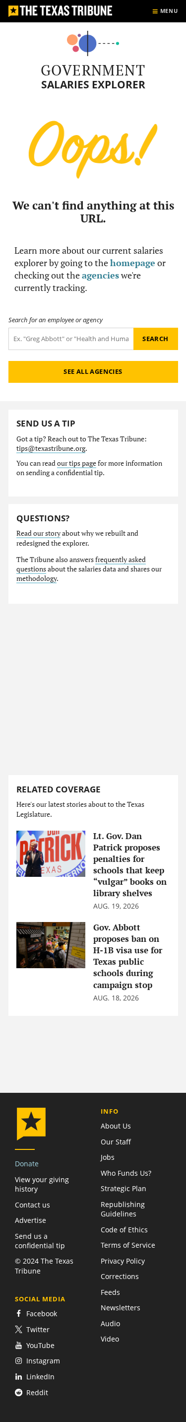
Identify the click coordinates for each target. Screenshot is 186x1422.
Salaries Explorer (93, 84)
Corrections (120, 1276)
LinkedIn (40, 1376)
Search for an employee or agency (55, 320)
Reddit (37, 1392)
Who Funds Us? (126, 1173)
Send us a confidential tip (40, 1240)
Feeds (110, 1292)
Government (93, 70)
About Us (116, 1126)
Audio (110, 1323)
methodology (36, 578)
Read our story (38, 533)
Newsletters (120, 1307)
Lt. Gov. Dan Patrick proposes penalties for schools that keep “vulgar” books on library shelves (130, 865)
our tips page (76, 463)
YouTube (40, 1345)
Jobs (108, 1157)
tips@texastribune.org (50, 448)
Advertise (30, 1220)
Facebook (41, 1313)
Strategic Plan (123, 1188)
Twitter (38, 1329)
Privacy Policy (123, 1261)
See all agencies (92, 371)
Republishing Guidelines (123, 1209)
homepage (132, 263)
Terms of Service (128, 1245)
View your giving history (42, 1184)
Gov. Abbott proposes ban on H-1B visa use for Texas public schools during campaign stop (127, 956)
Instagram (43, 1360)
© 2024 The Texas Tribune (44, 1265)
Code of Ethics (124, 1229)
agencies (100, 275)
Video (110, 1339)
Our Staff (116, 1141)
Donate (27, 1163)
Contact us (32, 1204)
